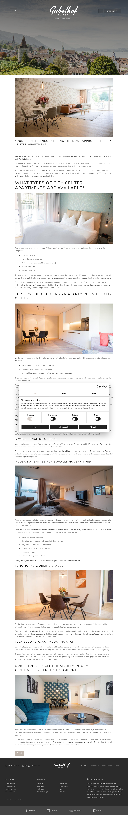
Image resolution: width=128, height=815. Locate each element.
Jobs (61, 789)
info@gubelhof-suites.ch (33, 766)
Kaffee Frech (64, 784)
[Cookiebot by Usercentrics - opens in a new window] (98, 386)
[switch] (53, 419)
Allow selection (64, 427)
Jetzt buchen (112, 11)
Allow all (93, 427)
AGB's (117, 766)
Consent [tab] (34, 393)
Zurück (19, 753)
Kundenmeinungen (43, 792)
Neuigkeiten (40, 789)
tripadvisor (77, 811)
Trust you (99, 811)
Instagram (54, 811)
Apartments (40, 786)
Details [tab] (64, 393)
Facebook (32, 811)
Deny (35, 427)
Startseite (40, 784)
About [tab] (94, 393)
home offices (32, 631)
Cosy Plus (66, 451)
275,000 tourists (52, 163)
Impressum (95, 766)
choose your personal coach (78, 742)
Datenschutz (107, 766)
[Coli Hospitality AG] (64, 13)
